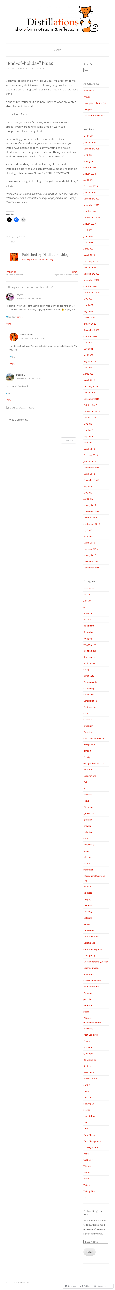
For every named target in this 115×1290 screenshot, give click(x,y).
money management (93, 949)
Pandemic (88, 992)
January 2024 (89, 192)
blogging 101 (89, 644)
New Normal (89, 974)
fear (85, 788)
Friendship (88, 807)
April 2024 (88, 179)
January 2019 (89, 461)
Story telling (89, 1116)
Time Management (92, 1141)
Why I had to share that (14, 273)
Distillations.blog (35, 68)
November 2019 (91, 398)
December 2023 (91, 198)
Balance (87, 619)
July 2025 (87, 154)
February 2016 (90, 548)
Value (86, 1153)
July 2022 (87, 298)
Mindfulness (89, 942)
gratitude (87, 819)
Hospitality (88, 844)
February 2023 (90, 261)
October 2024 (90, 167)
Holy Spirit (88, 832)
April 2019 (88, 442)
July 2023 (87, 230)
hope (85, 838)
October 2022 (90, 286)
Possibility (88, 1028)
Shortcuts (88, 1097)
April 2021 (88, 355)
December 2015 (91, 561)
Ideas (86, 850)
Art (84, 606)
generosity (88, 813)
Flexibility (87, 794)
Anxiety (87, 600)
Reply (8, 323)
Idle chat (21, 237)
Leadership (88, 905)
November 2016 (91, 511)
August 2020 (89, 361)
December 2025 (91, 148)
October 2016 (90, 517)
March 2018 (89, 473)
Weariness (88, 90)
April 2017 (88, 498)
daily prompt (89, 744)
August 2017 (89, 486)
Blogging (87, 638)
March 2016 (89, 542)
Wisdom (87, 1166)
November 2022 (91, 280)
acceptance (88, 588)
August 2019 (89, 417)
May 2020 (88, 367)
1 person (19, 317)
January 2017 (89, 505)
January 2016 (89, 555)
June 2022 (88, 305)
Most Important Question (95, 961)
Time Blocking (90, 1134)
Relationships (89, 1059)
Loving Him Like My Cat (94, 103)
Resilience (88, 1066)
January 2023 (89, 267)
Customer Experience (93, 738)
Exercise (87, 769)
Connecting (88, 694)
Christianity (88, 675)
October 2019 (90, 405)
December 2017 (91, 480)
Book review (89, 663)
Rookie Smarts (90, 1078)
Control (86, 713)
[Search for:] (96, 70)
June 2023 (88, 236)
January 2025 (89, 161)
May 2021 (88, 348)
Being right (88, 625)
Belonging (88, 632)
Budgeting (90, 955)
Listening (87, 917)
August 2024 (89, 173)
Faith (85, 782)
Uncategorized (90, 1147)
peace (86, 1011)
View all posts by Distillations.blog (37, 259)
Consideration (90, 700)
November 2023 (91, 205)
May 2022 (88, 311)
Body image (89, 656)
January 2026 (89, 142)
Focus (86, 800)
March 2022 (89, 317)
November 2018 (91, 467)
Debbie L (20, 374)
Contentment (89, 707)
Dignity (86, 757)
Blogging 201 (89, 650)
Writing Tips (89, 1191)
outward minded (91, 986)
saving (86, 1084)
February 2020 (90, 386)
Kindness (87, 892)
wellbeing (88, 1159)
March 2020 (89, 380)
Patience (87, 1005)
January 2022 (89, 323)
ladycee (20, 294)
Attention (87, 613)
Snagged (87, 109)
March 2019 (89, 448)
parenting (88, 999)
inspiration (88, 869)
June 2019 (88, 430)
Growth (87, 825)
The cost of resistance (94, 115)
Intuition (87, 886)
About (57, 50)
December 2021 (91, 330)
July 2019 (87, 423)
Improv (86, 863)
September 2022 (91, 292)
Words (86, 1172)
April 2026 (88, 136)
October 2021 (90, 336)
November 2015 (91, 567)
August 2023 (89, 223)
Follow (89, 1251)
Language (88, 899)
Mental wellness (91, 936)
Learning (87, 911)
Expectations (89, 775)
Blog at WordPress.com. (18, 1283)
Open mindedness (92, 980)
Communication (90, 682)
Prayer (86, 96)
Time (85, 1128)
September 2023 (91, 217)
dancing (87, 750)
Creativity (88, 725)
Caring (86, 669)
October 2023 (90, 211)
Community (88, 688)
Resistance (88, 1072)
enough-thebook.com (93, 763)
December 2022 (91, 273)
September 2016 (91, 524)
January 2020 (89, 392)
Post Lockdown (90, 1034)
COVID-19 (88, 719)
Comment (68, 440)
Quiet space (89, 1053)
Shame (86, 1091)
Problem (87, 1047)
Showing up (88, 1103)
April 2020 (88, 373)
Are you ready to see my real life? (65, 273)
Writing (86, 1184)
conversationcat (27, 334)
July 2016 (87, 530)
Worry (86, 1178)
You (85, 1197)
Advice (86, 594)
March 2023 (89, 255)
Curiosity (87, 732)
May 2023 (88, 242)
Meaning (87, 924)
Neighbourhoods (91, 967)
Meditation (88, 930)
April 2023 (88, 248)
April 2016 (88, 536)
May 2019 (88, 436)
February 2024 (90, 186)
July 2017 (87, 492)
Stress (86, 1122)
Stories (86, 1109)
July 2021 (87, 342)
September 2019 (91, 411)
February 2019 (90, 455)
